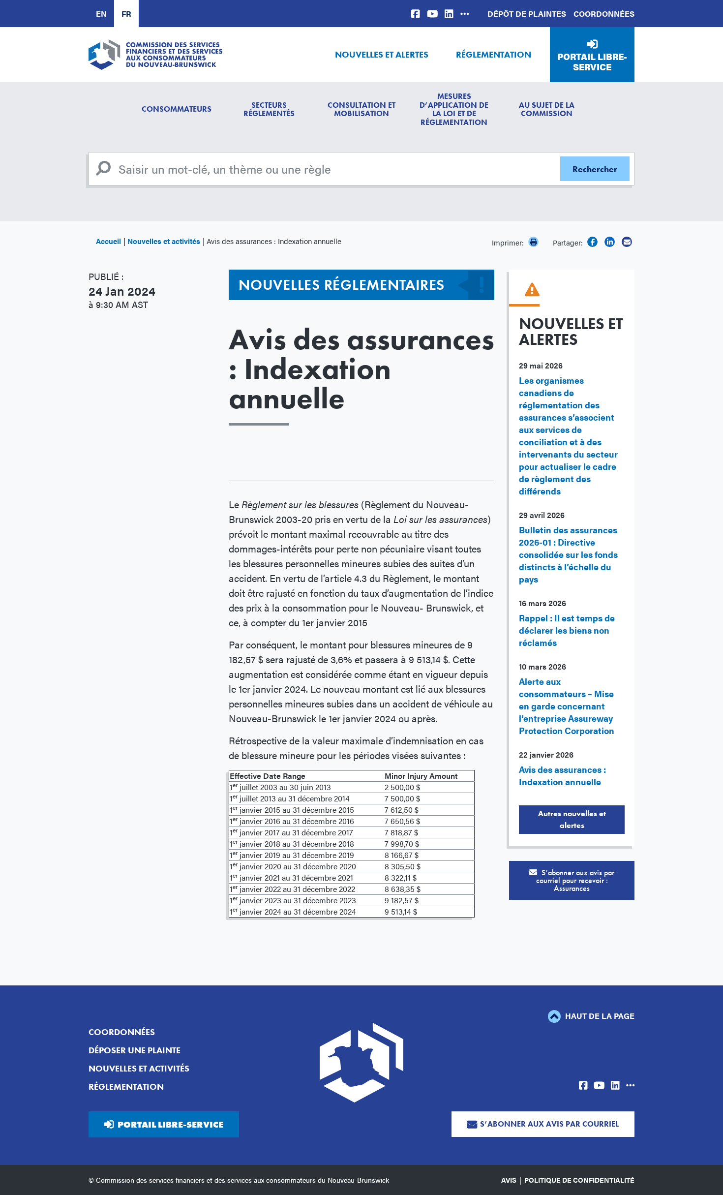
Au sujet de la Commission (546, 109)
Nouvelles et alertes (381, 54)
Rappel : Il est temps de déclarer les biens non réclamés (567, 630)
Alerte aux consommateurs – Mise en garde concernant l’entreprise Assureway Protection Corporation (566, 705)
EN (101, 13)
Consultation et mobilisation (361, 109)
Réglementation (493, 54)
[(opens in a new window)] (415, 13)
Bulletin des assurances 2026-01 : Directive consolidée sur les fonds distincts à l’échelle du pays (568, 554)
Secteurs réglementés (269, 109)
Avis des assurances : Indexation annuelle (562, 775)
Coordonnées (603, 13)
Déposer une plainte (135, 1050)
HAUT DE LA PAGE (598, 1015)
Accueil (108, 241)
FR (126, 13)
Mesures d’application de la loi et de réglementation (454, 109)
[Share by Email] (627, 242)
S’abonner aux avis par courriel (549, 1124)
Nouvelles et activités (163, 241)
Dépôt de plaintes (526, 13)
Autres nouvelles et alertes (572, 819)
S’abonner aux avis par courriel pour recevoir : (575, 880)
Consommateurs (176, 109)
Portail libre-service (592, 61)
